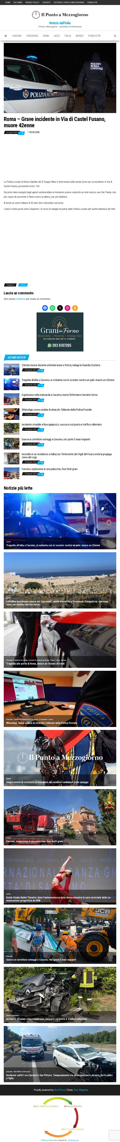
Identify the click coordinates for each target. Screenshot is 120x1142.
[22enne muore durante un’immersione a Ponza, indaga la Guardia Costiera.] (11, 369)
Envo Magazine (81, 1089)
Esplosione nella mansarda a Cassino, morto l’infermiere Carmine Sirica (60, 394)
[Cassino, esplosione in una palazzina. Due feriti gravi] (11, 473)
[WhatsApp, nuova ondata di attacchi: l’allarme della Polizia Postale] (11, 413)
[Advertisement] (60, 157)
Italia (67, 35)
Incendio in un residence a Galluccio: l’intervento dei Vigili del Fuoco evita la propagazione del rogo (67, 455)
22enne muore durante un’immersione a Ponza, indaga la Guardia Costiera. (61, 365)
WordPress (59, 1089)
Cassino (17, 35)
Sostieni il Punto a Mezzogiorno (69, 2)
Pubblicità (92, 2)
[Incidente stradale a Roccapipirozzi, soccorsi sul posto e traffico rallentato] (11, 428)
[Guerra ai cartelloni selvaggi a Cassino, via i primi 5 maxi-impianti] (11, 443)
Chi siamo (17, 2)
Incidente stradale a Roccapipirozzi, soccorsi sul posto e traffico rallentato (62, 424)
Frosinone (32, 35)
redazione (34, 132)
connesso (20, 298)
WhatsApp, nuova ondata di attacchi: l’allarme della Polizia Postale (57, 409)
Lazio (57, 35)
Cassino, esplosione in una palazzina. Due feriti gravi (50, 469)
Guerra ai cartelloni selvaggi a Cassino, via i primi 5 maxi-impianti (56, 439)
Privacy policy (32, 2)
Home (7, 2)
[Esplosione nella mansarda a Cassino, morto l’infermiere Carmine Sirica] (11, 399)
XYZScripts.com (73, 1140)
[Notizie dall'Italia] (5, 36)
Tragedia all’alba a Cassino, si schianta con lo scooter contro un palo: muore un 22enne (68, 380)
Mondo (79, 35)
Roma (46, 35)
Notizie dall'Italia (60, 23)
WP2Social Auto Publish (49, 1140)
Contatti (46, 2)
